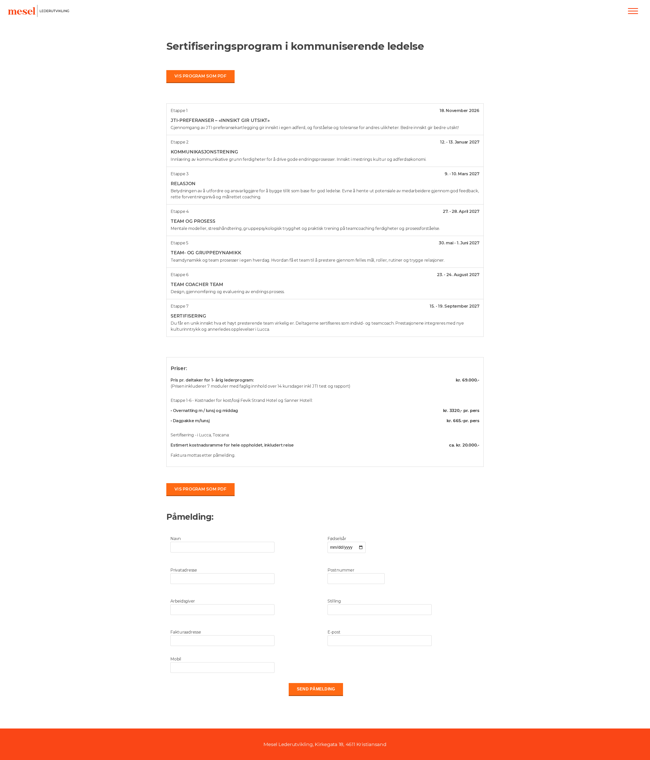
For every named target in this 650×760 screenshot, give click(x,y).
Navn (175, 538)
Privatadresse (183, 570)
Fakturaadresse (185, 632)
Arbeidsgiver (182, 601)
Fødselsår (337, 538)
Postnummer (341, 570)
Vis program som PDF (200, 76)
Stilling (334, 601)
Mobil (175, 659)
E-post (334, 632)
